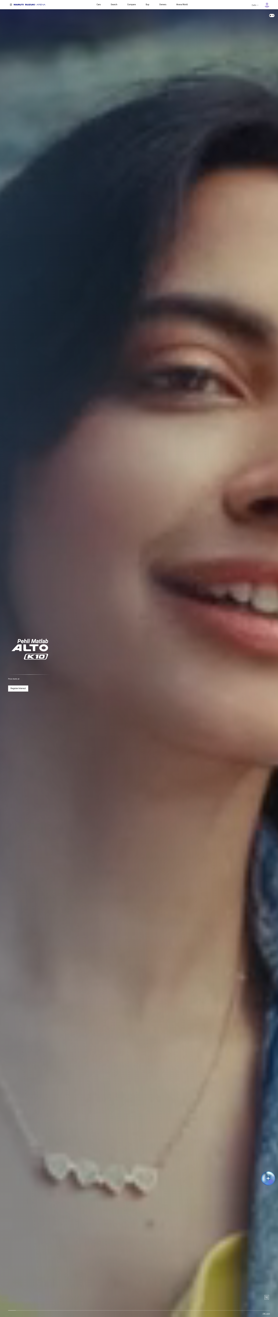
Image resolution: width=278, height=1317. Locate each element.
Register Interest (18, 688)
